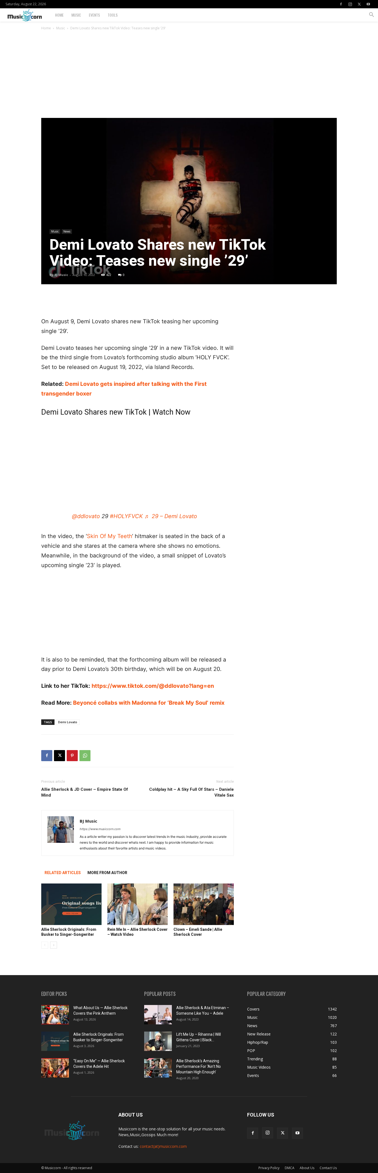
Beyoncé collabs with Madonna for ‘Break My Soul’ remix (148, 702)
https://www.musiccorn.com (100, 829)
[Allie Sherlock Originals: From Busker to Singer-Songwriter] (71, 904)
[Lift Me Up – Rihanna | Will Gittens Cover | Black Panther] (158, 1041)
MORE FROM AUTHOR (107, 872)
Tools (113, 15)
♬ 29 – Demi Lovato (170, 516)
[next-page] (53, 945)
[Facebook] (341, 4)
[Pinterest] (72, 755)
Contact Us (328, 1168)
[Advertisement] (189, 76)
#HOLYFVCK (126, 516)
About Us (307, 1168)
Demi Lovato (67, 722)
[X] (359, 4)
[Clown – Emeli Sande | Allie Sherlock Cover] (204, 904)
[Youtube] (368, 4)
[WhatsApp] (84, 755)
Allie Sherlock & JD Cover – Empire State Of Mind (84, 792)
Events (94, 15)
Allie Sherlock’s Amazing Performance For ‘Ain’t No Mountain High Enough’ (198, 1066)
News (66, 231)
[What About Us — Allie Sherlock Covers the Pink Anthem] (55, 1014)
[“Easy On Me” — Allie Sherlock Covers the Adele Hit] (55, 1068)
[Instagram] (350, 4)
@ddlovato (86, 516)
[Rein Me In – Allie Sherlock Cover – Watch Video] (137, 904)
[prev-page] (44, 945)
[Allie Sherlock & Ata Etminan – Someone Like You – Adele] (158, 1014)
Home (59, 15)
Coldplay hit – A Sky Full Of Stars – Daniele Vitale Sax (191, 792)
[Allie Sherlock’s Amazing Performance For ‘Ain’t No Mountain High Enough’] (158, 1068)
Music (76, 15)
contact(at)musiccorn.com (163, 1146)
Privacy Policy (268, 1168)
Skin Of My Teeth (109, 536)
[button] (371, 15)
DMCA (289, 1168)
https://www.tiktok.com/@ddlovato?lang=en (153, 686)
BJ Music (61, 275)
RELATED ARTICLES (63, 872)
